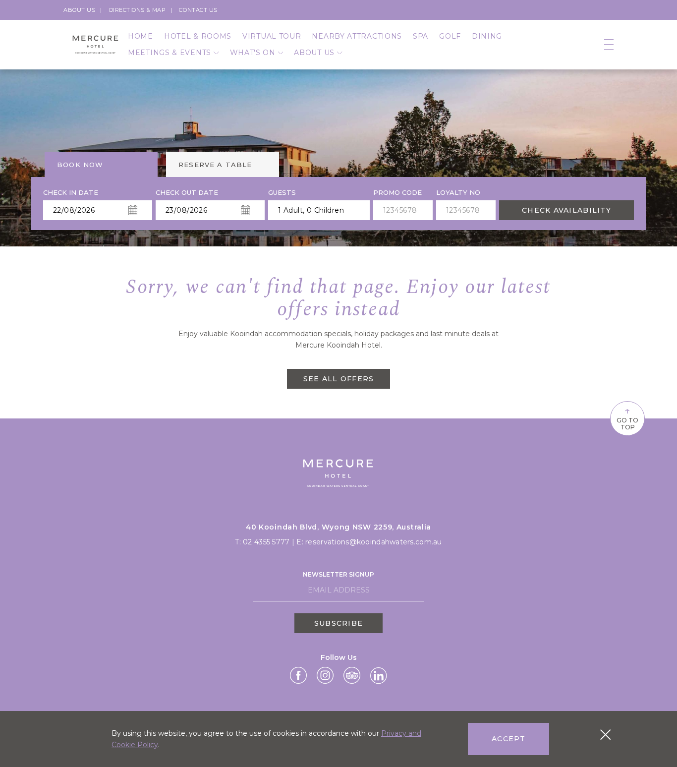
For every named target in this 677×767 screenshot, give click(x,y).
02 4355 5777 (266, 541)
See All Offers (338, 378)
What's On (253, 52)
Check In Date (70, 192)
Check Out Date (187, 192)
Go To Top (627, 417)
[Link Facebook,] (298, 675)
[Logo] (95, 44)
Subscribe (338, 623)
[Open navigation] (609, 45)
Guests (282, 192)
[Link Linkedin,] (378, 675)
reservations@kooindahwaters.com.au (373, 541)
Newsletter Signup (338, 574)
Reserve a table (215, 165)
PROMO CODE (397, 192)
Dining (487, 36)
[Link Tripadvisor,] (351, 675)
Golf (450, 36)
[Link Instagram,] (325, 675)
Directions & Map (137, 9)
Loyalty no (458, 192)
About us (79, 9)
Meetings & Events (169, 52)
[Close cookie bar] (605, 734)
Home (140, 36)
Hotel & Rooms (197, 36)
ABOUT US (314, 52)
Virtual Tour (271, 36)
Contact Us (198, 9)
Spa (420, 36)
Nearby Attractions (357, 36)
